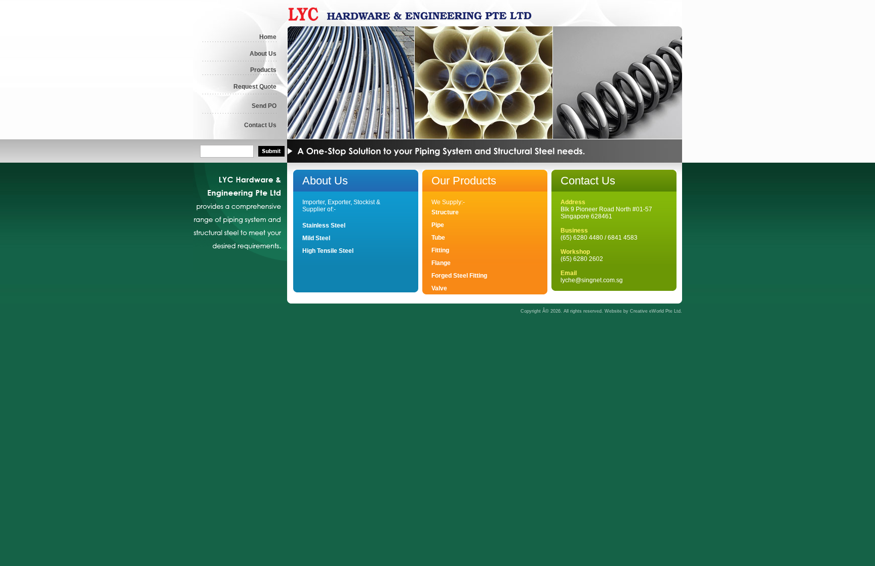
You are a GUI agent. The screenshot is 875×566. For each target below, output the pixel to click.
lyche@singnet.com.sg (592, 280)
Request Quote (254, 86)
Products (263, 69)
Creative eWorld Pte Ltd (655, 311)
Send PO (264, 105)
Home (267, 37)
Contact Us (260, 125)
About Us (263, 53)
